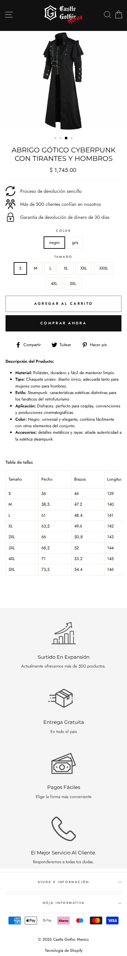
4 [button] (72, 138)
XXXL (103, 268)
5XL (73, 283)
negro (54, 242)
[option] (63, 81)
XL (66, 268)
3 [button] (66, 138)
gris (75, 242)
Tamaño (63, 257)
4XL (54, 283)
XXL (83, 268)
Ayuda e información (64, 882)
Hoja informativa (64, 903)
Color (63, 231)
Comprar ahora (63, 323)
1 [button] (56, 138)
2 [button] (61, 138)
